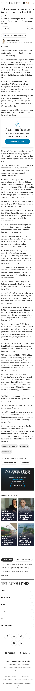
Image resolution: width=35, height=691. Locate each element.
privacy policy (26, 676)
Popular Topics (7, 559)
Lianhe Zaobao (8, 668)
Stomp (17, 671)
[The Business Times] (15, 3)
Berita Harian (18, 668)
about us (7, 676)
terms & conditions (6, 679)
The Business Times (23, 665)
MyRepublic (24, 446)
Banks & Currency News (23, 559)
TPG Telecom (6, 452)
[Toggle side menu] (2, 2)
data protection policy (28, 679)
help (20, 676)
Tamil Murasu (27, 668)
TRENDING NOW (8, 495)
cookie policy (17, 679)
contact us (14, 676)
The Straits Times (10, 665)
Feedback (25, 463)
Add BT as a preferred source (15, 35)
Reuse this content (9, 463)
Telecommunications (9, 446)
